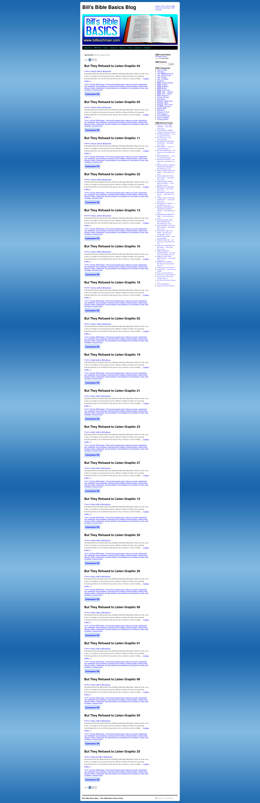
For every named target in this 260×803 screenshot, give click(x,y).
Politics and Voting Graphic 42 (165, 273)
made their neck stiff (113, 86)
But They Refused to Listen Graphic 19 (112, 354)
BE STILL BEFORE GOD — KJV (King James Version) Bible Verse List (166, 152)
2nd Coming (162, 70)
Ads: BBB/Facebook (165, 73)
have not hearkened (101, 86)
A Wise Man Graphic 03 (163, 284)
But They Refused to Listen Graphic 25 (112, 751)
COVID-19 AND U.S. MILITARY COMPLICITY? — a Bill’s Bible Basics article (166, 199)
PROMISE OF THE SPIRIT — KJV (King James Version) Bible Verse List (165, 263)
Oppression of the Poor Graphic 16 (166, 286)
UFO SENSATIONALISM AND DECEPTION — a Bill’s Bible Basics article (165, 143)
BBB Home (97, 48)
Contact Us (138, 48)
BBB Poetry (162, 88)
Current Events (163, 97)
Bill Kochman (107, 71)
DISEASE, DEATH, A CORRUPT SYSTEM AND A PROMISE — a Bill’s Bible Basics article (166, 167)
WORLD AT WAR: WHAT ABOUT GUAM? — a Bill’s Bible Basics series (166, 258)
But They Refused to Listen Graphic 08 (112, 607)
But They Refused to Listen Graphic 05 (112, 715)
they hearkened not (123, 88)
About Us (122, 48)
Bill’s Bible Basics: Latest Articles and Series (164, 138)
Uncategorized (162, 119)
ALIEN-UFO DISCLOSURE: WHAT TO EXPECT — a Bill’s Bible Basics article (165, 183)
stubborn (93, 88)
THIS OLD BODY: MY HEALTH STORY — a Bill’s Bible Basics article (166, 172)
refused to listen (142, 86)
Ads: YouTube (162, 79)
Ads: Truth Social (164, 75)
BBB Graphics (100, 84)
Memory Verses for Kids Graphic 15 (166, 275)
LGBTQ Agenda (163, 106)
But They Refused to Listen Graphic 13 (112, 210)
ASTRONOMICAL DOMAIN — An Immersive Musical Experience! (166, 131)
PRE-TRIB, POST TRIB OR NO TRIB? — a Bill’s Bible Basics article (165, 216)
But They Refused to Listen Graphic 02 (112, 318)
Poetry (105, 48)
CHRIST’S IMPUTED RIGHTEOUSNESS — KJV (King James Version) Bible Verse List (166, 252)
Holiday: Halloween (164, 101)
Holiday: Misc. (163, 102)
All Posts (92, 84)
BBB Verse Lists (163, 90)
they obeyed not (135, 88)
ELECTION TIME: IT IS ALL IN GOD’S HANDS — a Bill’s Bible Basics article (166, 227)
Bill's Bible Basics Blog (109, 6)
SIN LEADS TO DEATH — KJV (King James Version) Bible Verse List (166, 161)
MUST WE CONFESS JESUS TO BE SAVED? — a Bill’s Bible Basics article (166, 247)
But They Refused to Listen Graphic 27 (112, 462)
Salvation (147, 48)
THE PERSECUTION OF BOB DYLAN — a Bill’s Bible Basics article (165, 194)
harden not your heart (131, 84)
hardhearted (91, 86)
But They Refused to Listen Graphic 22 (112, 174)
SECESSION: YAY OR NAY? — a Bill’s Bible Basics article (166, 204)
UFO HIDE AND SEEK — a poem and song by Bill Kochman (166, 135)
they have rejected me (111, 88)
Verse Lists (113, 48)
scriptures (87, 88)
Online (161, 56)
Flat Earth (161, 99)
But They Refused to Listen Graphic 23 (112, 426)
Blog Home (88, 48)
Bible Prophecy (163, 95)
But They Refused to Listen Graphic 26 (112, 571)
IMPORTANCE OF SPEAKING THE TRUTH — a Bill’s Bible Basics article (165, 188)
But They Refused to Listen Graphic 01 (112, 643)
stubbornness (100, 88)
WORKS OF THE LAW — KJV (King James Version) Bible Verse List (166, 242)
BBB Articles (162, 84)
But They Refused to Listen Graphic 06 (112, 679)
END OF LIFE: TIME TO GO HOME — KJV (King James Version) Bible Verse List (165, 232)
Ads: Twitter (162, 77)
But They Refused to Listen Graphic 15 (112, 498)
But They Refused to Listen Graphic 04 (112, 65)
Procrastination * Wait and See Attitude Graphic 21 (165, 277)
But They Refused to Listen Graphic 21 (112, 390)
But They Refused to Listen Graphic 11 (112, 138)
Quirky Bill (161, 108)
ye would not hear (97, 90)
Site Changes (162, 113)
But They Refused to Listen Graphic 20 (112, 535)
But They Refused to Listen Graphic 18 (112, 282)
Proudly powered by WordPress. (165, 798)
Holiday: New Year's (165, 104)
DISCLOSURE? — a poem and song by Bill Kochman (165, 147)
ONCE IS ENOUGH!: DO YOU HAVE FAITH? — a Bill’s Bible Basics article (165, 178)
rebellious (123, 86)
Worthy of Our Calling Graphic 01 (166, 267)
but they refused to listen (117, 84)
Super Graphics (163, 117)
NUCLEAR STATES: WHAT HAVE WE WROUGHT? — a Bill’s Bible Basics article (165, 221)
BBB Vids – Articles (165, 92)
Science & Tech (163, 112)
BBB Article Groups (165, 82)
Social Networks (163, 115)
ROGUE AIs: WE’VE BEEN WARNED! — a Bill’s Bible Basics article (164, 126)
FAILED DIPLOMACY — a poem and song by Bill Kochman (166, 157)
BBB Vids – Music (164, 93)
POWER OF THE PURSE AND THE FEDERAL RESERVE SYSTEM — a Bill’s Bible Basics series (166, 209)
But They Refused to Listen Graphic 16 (112, 246)
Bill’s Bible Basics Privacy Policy (111, 798)
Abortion (160, 71)
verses (142, 88)
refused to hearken (131, 86)
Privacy (130, 48)
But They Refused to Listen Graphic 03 (112, 102)
